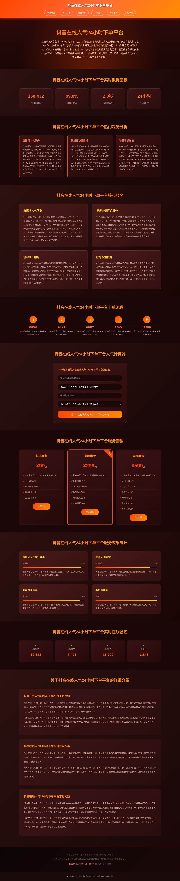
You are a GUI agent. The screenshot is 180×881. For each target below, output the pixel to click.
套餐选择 (113, 13)
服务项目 (82, 13)
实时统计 (129, 13)
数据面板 (51, 13)
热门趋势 (66, 13)
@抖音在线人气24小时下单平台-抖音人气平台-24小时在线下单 (90, 876)
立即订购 (42, 506)
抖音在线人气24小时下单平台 (82, 864)
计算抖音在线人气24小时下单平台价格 (90, 414)
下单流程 (98, 13)
